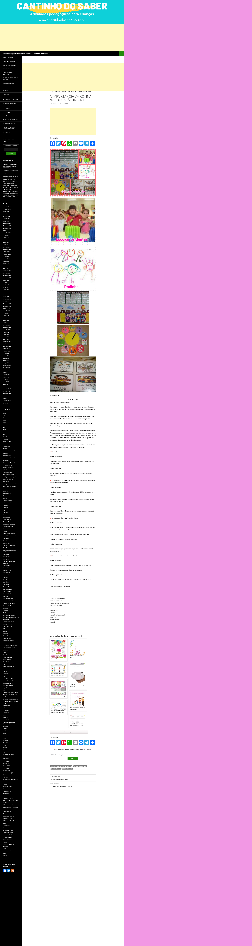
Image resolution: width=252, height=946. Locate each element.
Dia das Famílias (7, 570)
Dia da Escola (6, 548)
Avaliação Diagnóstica (8, 479)
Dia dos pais (6, 596)
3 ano (4, 422)
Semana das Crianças (8, 830)
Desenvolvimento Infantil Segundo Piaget (77, 708)
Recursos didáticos (8, 798)
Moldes (5, 728)
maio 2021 (6, 292)
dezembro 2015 (7, 393)
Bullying (5, 498)
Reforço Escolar (7, 811)
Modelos (5, 726)
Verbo (4, 853)
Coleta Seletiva (7, 519)
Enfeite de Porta (7, 638)
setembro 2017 (7, 374)
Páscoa (5, 747)
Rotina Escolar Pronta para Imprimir (77, 656)
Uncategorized (7, 851)
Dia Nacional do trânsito (9, 603)
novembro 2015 (7, 396)
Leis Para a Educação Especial (10, 699)
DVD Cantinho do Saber (9, 615)
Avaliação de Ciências (8, 474)
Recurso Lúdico (7, 796)
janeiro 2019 (6, 344)
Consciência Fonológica (9, 524)
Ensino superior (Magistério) (7, 73)
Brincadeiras (6, 496)
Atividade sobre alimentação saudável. (77, 685)
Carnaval (5, 512)
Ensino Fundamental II (9, 65)
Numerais (5, 740)
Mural (4, 733)
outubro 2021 (6, 280)
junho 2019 (6, 334)
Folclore (5, 664)
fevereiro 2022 (7, 270)
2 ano (4, 418)
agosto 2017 (6, 377)
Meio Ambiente (7, 719)
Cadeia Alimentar (7, 500)
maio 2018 (6, 360)
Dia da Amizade (7, 540)
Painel (4, 745)
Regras (5, 813)
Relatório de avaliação (8, 816)
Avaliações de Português (9, 486)
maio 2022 (6, 263)
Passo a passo (6, 750)
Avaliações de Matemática (10, 484)
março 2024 (6, 221)
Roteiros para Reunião (8, 821)
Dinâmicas (5, 608)
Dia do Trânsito (7, 591)
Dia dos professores (8, 598)
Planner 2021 (6, 761)
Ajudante (5, 439)
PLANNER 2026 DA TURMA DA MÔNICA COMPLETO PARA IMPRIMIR (10, 166)
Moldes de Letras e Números (10, 731)
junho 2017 (6, 381)
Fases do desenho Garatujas (58, 696)
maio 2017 (6, 384)
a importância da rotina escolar (61, 766)
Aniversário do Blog (56, 659)
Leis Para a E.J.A (7, 696)
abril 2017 (5, 386)
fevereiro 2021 (7, 299)
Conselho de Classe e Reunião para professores (10, 98)
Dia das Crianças (7, 568)
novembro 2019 (7, 327)
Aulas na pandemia (8, 467)
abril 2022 (5, 266)
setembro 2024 (7, 218)
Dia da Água (6, 538)
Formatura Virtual (7, 669)
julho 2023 (6, 237)
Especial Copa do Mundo (9, 643)
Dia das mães (6, 572)
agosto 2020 (6, 313)
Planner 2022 (6, 763)
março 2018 (6, 363)
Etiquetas (5, 650)
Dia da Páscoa (6, 556)
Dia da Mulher (6, 554)
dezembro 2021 (7, 275)
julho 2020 (6, 315)
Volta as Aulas (60, 93)
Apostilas (5, 453)
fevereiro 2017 (7, 389)
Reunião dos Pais (7, 818)
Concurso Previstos (8, 522)
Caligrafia (5, 507)
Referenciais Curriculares (10, 119)
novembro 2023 (7, 228)
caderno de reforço (8, 503)
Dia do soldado (7, 587)
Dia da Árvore (6, 543)
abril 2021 (5, 294)
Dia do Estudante (7, 579)
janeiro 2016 (6, 391)
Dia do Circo (6, 577)
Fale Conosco (7, 132)
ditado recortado (7, 613)
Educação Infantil (69, 91)
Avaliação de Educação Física (10, 477)
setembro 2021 (7, 282)
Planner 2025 (6, 770)
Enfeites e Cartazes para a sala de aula (10, 107)
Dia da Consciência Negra (9, 545)
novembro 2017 (7, 370)
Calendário (6, 505)
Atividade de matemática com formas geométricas (57, 674)
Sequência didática (8, 835)
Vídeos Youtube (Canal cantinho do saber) (9, 127)
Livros (4, 715)
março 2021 (6, 296)
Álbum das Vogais (7, 441)
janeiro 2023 (6, 247)
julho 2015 (6, 403)
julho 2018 (6, 355)
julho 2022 (6, 259)
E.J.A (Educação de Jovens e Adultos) (10, 78)
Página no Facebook (9, 123)
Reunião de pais (7, 116)
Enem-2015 (6, 636)
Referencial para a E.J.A (9, 805)
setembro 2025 (7, 209)
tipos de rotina (68, 768)
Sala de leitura (6, 825)
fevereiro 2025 (7, 214)
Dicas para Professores (9, 605)
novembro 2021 (7, 278)
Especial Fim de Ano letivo (10, 645)
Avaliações (6, 481)
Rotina (52, 93)
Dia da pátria (6, 559)
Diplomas (5, 610)
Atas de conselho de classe (10, 458)
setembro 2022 (7, 254)
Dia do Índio (6, 582)
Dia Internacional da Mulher (10, 601)
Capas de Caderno (8, 510)
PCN (4, 752)
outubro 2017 (6, 372)
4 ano (4, 427)
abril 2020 (5, 322)
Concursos (6, 94)
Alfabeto (5, 448)
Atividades (6, 460)
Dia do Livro (6, 584)
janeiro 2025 (6, 216)
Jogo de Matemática (8, 685)
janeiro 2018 (6, 367)
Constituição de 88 (8, 526)
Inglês (4, 676)
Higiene (5, 671)
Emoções (5, 633)
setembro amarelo (8, 837)
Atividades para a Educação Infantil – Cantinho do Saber (25, 53)
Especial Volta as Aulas (9, 647)
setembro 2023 (7, 233)
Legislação (6, 112)
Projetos (5, 784)
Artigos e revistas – (8, 455)
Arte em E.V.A (6, 87)
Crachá (5, 531)
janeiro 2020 (6, 325)
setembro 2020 (7, 311)
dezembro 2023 (7, 226)
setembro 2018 (7, 351)
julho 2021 (6, 287)
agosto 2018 (6, 353)
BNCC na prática (7, 493)
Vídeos (5, 855)
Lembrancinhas (7, 710)
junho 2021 (6, 289)
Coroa (4, 529)
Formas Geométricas (8, 666)
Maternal (5, 717)
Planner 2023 (6, 766)
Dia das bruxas (6, 565)
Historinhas (6, 673)
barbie (4, 488)
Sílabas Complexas (8, 839)
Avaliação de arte (7, 472)
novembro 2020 (7, 306)
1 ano (4, 413)
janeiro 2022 (6, 273)
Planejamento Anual (8, 754)
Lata (4, 690)
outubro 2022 (6, 252)
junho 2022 (6, 261)
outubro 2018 (6, 348)
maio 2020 (6, 320)
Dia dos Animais (7, 594)
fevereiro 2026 (7, 207)
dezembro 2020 (7, 304)
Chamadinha (6, 517)
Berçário (5, 491)
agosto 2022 (6, 256)
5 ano (4, 432)
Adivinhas (5, 436)
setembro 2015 (7, 400)
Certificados (6, 514)
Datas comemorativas (9, 103)
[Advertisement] (59, 37)
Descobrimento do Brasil (9, 536)
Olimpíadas (6, 743)
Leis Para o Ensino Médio (9, 708)
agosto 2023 (6, 235)
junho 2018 (6, 358)
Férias (4, 652)
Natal (4, 738)
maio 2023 (6, 242)
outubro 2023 (6, 230)
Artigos (5, 90)
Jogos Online (6, 688)
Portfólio (5, 777)
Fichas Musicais (7, 659)
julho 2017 (6, 379)
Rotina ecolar (55, 768)
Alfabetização (6, 446)
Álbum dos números (8, 444)
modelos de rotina (80, 766)
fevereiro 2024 (7, 223)
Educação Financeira (8, 621)
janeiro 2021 (6, 301)
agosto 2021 (6, 285)
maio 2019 (6, 337)
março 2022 (6, 268)
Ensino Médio (7, 69)
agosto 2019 (6, 332)
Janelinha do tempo (8, 683)
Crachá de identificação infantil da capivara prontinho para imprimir (11, 172)
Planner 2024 (6, 768)
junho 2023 (6, 240)
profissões (6, 782)
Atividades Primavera (8, 465)
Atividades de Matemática (10, 462)
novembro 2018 (7, 346)
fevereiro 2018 (7, 365)
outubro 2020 (6, 308)
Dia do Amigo (6, 575)
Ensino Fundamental (84, 91)
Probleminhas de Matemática (10, 779)
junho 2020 (6, 318)
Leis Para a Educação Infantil (10, 701)
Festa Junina (6, 654)
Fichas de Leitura (7, 657)
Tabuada (5, 842)
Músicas (5, 735)
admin (67, 103)
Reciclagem (6, 793)
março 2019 (6, 339)
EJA (4, 628)
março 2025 (6, 211)
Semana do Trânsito (8, 832)
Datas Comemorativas (9, 533)
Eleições (5, 631)
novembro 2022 (7, 249)
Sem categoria (6, 828)
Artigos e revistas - (56, 91)
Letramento (6, 712)
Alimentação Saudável (9, 451)
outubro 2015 (6, 398)
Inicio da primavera (8, 678)
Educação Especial (8, 83)
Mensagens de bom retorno (59, 778)
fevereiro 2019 (7, 341)
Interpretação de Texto (9, 680)
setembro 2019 (7, 329)
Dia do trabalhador (8, 589)
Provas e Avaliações (8, 789)
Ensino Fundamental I (9, 61)
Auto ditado (6, 470)
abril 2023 (5, 244)
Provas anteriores (7, 786)
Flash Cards (6, 662)
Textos (4, 848)
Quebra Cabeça (7, 791)
